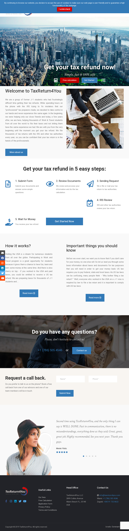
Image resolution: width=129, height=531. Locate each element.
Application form (45, 503)
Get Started (89, 80)
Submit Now (64, 393)
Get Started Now (64, 221)
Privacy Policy (44, 507)
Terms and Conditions (47, 510)
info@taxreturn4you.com (109, 495)
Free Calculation (45, 500)
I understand (64, 9)
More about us (16, 152)
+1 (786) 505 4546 (50, 350)
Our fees (42, 497)
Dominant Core (118, 526)
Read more (28, 293)
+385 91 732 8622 (111, 501)
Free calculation (69, 80)
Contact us (82, 350)
